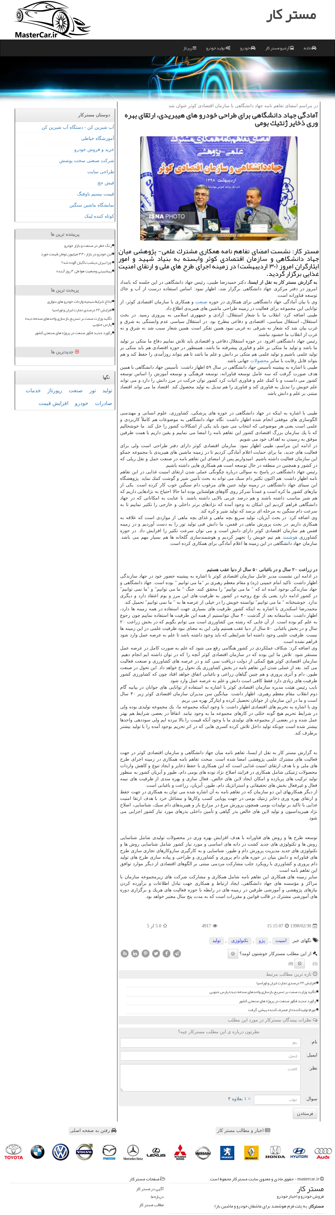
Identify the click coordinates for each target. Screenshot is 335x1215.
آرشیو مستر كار (277, 48)
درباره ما (157, 1197)
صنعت (201, 301)
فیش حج (105, 182)
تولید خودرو (216, 48)
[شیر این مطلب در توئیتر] (156, 953)
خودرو (245, 48)
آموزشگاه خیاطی (97, 138)
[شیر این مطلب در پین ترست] (145, 953)
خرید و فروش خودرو (94, 149)
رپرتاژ (188, 48)
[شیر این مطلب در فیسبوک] (166, 953)
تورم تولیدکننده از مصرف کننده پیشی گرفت (282, 1010)
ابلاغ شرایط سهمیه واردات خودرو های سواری (79, 301)
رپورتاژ (54, 390)
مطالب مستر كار (151, 1205)
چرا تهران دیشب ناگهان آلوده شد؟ (86, 262)
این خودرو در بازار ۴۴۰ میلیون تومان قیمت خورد (76, 254)
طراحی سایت (100, 171)
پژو (262, 940)
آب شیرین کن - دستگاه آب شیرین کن (78, 127)
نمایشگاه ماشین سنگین (91, 205)
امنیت (281, 940)
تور (92, 390)
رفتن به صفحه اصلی (90, 1130)
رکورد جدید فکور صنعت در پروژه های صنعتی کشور (277, 1001)
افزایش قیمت (53, 403)
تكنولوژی (239, 940)
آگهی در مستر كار (150, 1189)
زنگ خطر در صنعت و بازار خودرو (88, 245)
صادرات (103, 403)
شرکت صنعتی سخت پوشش (86, 160)
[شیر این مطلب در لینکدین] (135, 953)
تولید (216, 940)
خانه (307, 48)
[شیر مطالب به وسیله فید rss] (124, 953)
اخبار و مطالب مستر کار (241, 1130)
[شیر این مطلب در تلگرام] (177, 953)
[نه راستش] (299, 964)
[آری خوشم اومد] (233, 954)
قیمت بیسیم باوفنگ (95, 194)
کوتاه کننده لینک (99, 216)
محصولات (259, 360)
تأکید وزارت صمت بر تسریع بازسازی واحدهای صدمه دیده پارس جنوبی (262, 992)
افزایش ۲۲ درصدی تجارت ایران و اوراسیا (286, 983)
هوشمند (290, 537)
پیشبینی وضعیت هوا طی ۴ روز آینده (84, 271)
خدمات (33, 390)
